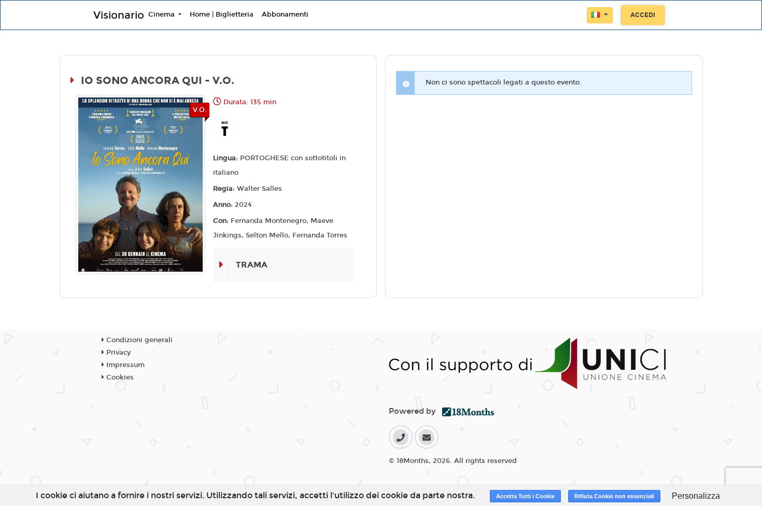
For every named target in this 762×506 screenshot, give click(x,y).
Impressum (124, 365)
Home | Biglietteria (221, 14)
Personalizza (696, 495)
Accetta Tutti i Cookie (525, 496)
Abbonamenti (285, 14)
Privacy (117, 352)
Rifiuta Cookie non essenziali (614, 496)
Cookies (119, 377)
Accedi (642, 15)
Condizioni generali (138, 340)
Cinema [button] (162, 14)
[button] (600, 15)
